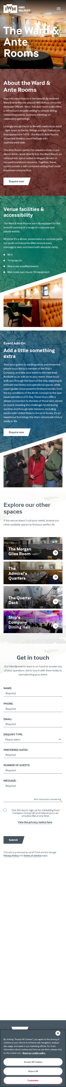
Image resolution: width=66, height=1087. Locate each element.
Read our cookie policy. (34, 1052)
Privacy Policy (11, 855)
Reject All (33, 1071)
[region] (33, 1058)
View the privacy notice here (35, 822)
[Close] (57, 1033)
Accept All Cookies (33, 1061)
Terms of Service (33, 855)
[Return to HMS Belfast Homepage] (20, 8)
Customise (33, 1080)
